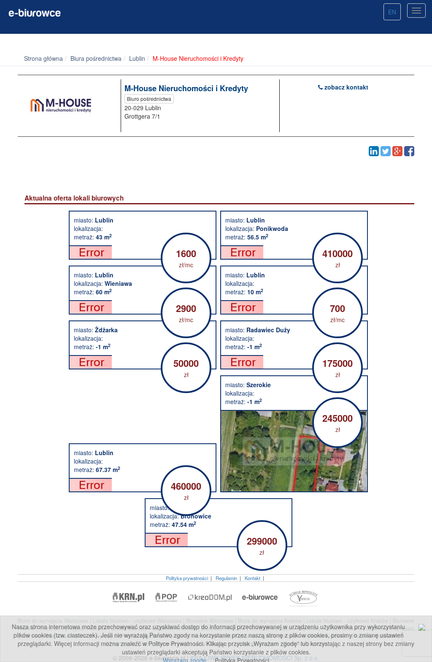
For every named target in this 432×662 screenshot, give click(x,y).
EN (392, 12)
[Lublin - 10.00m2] (294, 307)
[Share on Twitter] (386, 151)
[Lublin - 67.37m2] (143, 484)
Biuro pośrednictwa (149, 98)
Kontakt (252, 578)
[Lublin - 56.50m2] (294, 252)
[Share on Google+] (397, 151)
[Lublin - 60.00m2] (143, 307)
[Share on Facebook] (409, 151)
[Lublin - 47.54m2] (219, 539)
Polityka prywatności (187, 578)
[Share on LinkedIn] (374, 151)
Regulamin (226, 578)
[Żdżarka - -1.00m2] (143, 362)
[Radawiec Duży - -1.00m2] (294, 362)
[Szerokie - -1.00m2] (294, 450)
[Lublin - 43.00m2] (143, 252)
